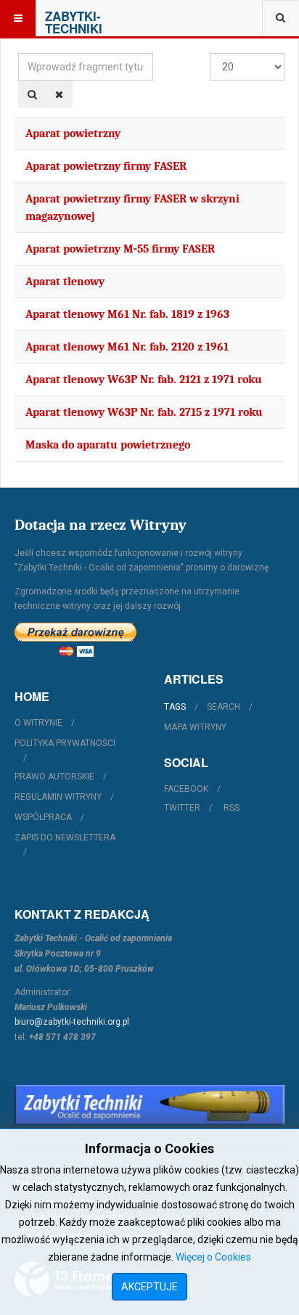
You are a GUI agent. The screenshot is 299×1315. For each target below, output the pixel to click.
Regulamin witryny (58, 797)
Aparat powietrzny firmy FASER (106, 166)
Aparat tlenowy (65, 281)
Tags (175, 707)
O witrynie (38, 723)
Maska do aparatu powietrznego (107, 444)
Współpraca (43, 817)
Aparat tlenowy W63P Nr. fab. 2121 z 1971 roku (143, 379)
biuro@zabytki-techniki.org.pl (72, 1022)
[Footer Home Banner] (149, 1105)
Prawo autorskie (54, 776)
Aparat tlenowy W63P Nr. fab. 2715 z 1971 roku (144, 412)
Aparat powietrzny (72, 133)
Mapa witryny (195, 727)
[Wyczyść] (59, 94)
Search (223, 707)
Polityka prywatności (65, 743)
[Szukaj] (32, 94)
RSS (231, 808)
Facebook (186, 789)
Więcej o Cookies (213, 1257)
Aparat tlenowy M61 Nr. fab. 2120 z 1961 (127, 346)
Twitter (182, 808)
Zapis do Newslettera (65, 837)
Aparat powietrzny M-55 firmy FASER (120, 248)
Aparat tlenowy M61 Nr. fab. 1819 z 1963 (127, 314)
